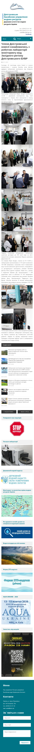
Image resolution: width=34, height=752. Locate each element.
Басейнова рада (7, 692)
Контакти (22, 692)
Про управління (7, 690)
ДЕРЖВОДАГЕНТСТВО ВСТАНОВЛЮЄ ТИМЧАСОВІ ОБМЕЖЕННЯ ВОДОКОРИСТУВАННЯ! (19, 360)
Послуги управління (18, 690)
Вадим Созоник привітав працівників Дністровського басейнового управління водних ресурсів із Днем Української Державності (19, 401)
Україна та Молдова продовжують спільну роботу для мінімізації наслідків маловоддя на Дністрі (20, 382)
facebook (28, 34)
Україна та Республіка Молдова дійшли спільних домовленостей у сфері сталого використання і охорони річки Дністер (27, 411)
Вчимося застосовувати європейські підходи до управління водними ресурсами (18, 391)
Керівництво (16, 692)
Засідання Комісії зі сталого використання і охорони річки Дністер (10, 411)
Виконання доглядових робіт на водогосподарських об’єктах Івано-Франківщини (18, 351)
